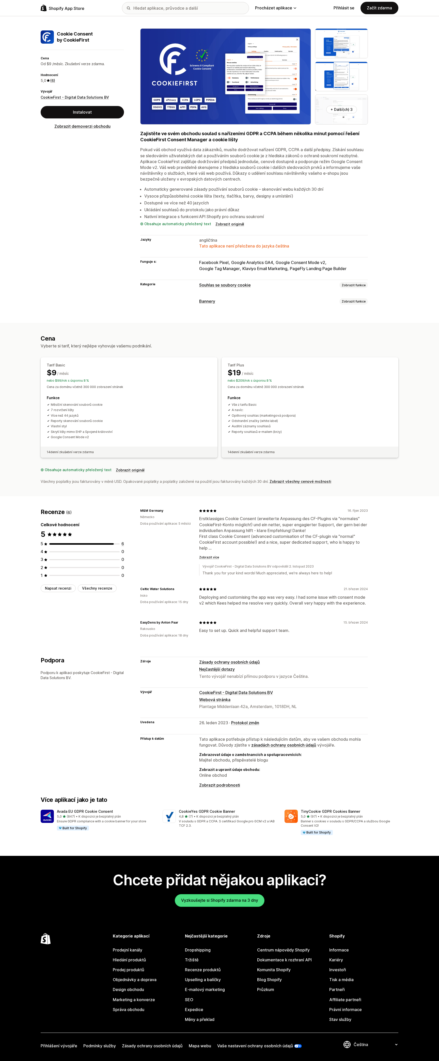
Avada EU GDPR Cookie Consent (85, 811)
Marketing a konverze (134, 999)
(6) (52, 80)
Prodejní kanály (127, 949)
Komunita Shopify (274, 969)
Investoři (337, 969)
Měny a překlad (199, 1019)
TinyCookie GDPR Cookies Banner (330, 811)
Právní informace (345, 1009)
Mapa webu (200, 1045)
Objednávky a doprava (134, 979)
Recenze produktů (203, 969)
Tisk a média (341, 979)
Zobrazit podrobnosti (219, 785)
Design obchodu (128, 989)
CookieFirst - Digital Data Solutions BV (75, 97)
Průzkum (265, 989)
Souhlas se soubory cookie (225, 285)
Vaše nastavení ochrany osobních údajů (255, 1045)
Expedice (194, 1009)
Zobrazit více (209, 557)
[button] (97, 820)
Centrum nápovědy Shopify (283, 949)
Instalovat (82, 112)
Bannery (207, 301)
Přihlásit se (344, 7)
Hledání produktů (129, 959)
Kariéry (336, 959)
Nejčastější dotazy (217, 669)
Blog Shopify (269, 979)
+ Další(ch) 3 (342, 109)
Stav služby (340, 1019)
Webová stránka (214, 699)
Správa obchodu (128, 1009)
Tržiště (191, 959)
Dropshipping (198, 949)
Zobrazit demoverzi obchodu (82, 126)
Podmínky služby (99, 1045)
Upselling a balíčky (203, 979)
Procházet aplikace (273, 7)
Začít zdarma (379, 7)
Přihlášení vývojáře (59, 1045)
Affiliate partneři (345, 999)
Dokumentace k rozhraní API (284, 959)
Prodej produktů (128, 969)
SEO (189, 999)
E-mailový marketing (205, 989)
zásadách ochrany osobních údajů (283, 745)
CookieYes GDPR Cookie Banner (207, 811)
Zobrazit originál (229, 224)
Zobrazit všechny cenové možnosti (300, 481)
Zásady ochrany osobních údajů (229, 662)
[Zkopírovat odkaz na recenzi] (166, 511)
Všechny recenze (97, 588)
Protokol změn (245, 722)
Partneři (337, 989)
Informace (339, 949)
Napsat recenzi (58, 588)
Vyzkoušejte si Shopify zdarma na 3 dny (219, 900)
